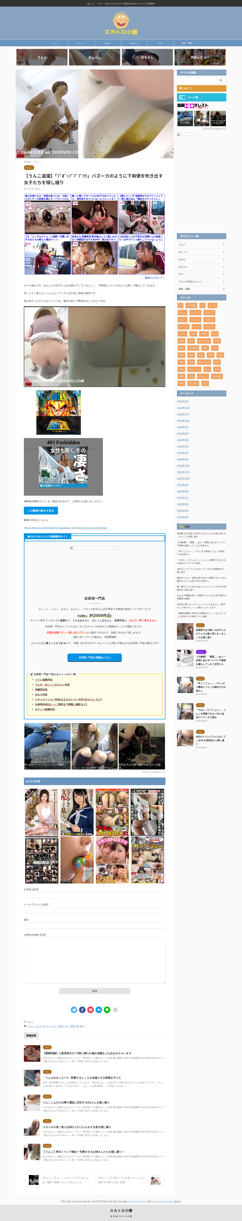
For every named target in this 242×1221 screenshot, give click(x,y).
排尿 (201, 355)
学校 (205, 348)
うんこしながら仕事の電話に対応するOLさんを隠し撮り (76, 1102)
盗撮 (72, 1026)
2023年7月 (182, 497)
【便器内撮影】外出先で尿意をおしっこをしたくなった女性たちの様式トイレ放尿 (201, 615)
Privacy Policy (137, 1201)
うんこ (55, 43)
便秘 (181, 341)
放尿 (220, 355)
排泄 (210, 355)
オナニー (183, 326)
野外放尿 (217, 376)
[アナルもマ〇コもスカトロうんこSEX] (112, 835)
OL (202, 305)
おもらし (134, 43)
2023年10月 (183, 478)
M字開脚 (191, 305)
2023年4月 (183, 516)
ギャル (46, 1026)
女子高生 (193, 348)
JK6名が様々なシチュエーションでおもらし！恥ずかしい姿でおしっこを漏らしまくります (201, 606)
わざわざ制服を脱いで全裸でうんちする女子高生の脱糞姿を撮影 (201, 597)
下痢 (193, 333)
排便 (191, 355)
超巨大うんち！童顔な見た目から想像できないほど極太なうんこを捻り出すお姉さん (201, 579)
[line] (107, 1010)
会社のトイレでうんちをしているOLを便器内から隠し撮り (201, 570)
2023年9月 (183, 484)
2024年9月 (183, 427)
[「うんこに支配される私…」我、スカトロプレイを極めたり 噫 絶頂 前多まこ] (77, 835)
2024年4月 (183, 446)
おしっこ (81, 43)
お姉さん (209, 319)
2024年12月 (183, 407)
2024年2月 (182, 459)
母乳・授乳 (187, 43)
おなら (108, 43)
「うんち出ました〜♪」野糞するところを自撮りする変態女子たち (82, 1077)
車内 (191, 376)
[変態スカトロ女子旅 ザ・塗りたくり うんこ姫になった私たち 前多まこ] (112, 882)
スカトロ (209, 326)
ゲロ (160, 43)
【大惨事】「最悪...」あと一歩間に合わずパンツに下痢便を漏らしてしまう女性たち (201, 544)
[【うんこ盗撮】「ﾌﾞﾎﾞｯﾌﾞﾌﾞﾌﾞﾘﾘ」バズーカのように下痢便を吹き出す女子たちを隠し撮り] (98, 1010)
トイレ (54, 1026)
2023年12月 (183, 465)
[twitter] (74, 1010)
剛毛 (191, 341)
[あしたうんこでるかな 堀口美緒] (77, 882)
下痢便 (204, 333)
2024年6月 (183, 433)
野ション (203, 376)
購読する (187, 88)
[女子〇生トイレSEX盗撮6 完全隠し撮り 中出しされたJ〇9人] (42, 882)
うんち (38, 1026)
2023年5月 (183, 510)
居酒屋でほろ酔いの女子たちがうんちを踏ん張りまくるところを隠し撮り (201, 535)
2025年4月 (183, 401)
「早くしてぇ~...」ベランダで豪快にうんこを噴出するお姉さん (201, 553)
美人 (207, 369)
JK (180, 305)
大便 (217, 341)
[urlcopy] (115, 1010)
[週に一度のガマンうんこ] (147, 882)
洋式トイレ (204, 362)
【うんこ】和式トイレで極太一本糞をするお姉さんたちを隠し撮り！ (83, 1151)
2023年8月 (183, 491)
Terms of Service (162, 1201)
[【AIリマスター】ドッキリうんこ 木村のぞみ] (42, 835)
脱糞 (181, 376)
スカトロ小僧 (121, 1210)
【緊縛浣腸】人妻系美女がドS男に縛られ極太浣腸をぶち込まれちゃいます (87, 1053)
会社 (215, 333)
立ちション (194, 369)
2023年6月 (183, 504)
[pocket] (90, 1010)
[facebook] (82, 1010)
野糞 (181, 383)
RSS (187, 526)
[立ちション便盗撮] (147, 835)
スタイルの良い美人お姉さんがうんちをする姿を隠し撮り (77, 1127)
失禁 (181, 348)
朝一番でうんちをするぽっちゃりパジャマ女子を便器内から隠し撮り (201, 588)
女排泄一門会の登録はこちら (95, 657)
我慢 (181, 355)
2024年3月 (183, 452)
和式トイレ (63, 1026)
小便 (215, 348)
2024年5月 (183, 439)
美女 (217, 369)
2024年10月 (183, 420)
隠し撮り (80, 1026)
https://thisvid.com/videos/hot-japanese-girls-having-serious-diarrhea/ (65, 527)
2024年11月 (183, 414)
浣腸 (217, 362)
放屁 (181, 362)
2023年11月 (183, 471)
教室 (191, 362)
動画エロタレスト (155, 277)
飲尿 (205, 383)
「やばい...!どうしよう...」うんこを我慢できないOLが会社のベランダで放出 (201, 561)
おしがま (195, 312)
